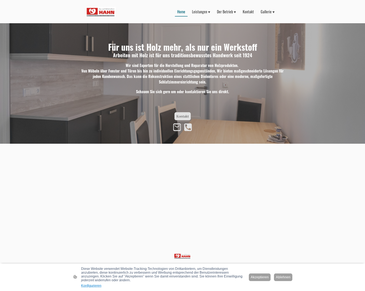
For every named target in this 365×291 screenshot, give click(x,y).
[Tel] (188, 127)
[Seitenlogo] (101, 12)
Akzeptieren (260, 277)
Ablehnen (283, 277)
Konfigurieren (91, 285)
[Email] (177, 127)
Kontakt (182, 116)
